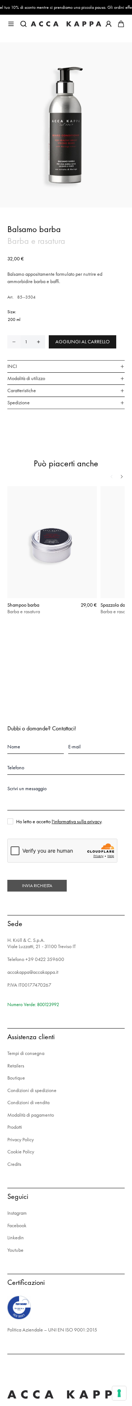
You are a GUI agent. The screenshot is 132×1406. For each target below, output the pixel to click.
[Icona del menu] (11, 24)
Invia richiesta (37, 886)
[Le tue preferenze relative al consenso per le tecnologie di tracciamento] (119, 1393)
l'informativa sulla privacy (76, 821)
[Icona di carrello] (121, 24)
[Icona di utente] (108, 24)
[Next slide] (122, 477)
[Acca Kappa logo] (66, 23)
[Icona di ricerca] (23, 24)
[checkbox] (10, 821)
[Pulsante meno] (14, 341)
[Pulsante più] (38, 341)
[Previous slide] (111, 477)
